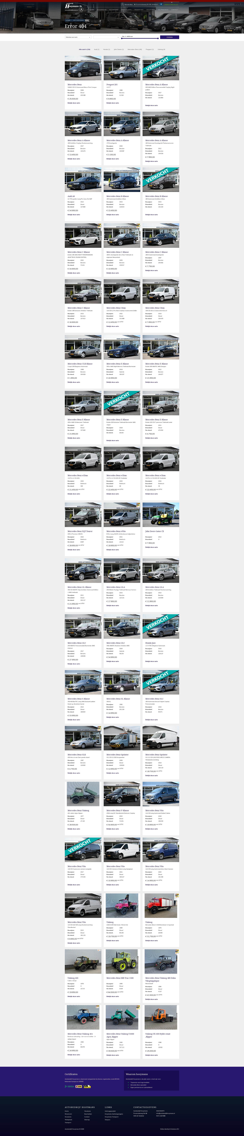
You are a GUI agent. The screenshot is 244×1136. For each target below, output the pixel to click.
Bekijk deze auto (74, 103)
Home (92, 9)
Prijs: (123, 36)
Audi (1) (96, 49)
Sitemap (87, 1120)
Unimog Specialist (171, 4)
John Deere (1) (119, 49)
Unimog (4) (161, 49)
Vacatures (150, 9)
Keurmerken (163, 9)
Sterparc (107, 1120)
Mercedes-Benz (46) (135, 49)
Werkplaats (126, 9)
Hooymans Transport (111, 1117)
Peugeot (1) (150, 49)
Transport (139, 9)
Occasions (113, 9)
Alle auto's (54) (84, 49)
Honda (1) (106, 49)
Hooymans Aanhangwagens (114, 1114)
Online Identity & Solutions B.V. (169, 1129)
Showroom (101, 9)
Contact (174, 9)
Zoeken (170, 37)
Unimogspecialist (110, 1111)
